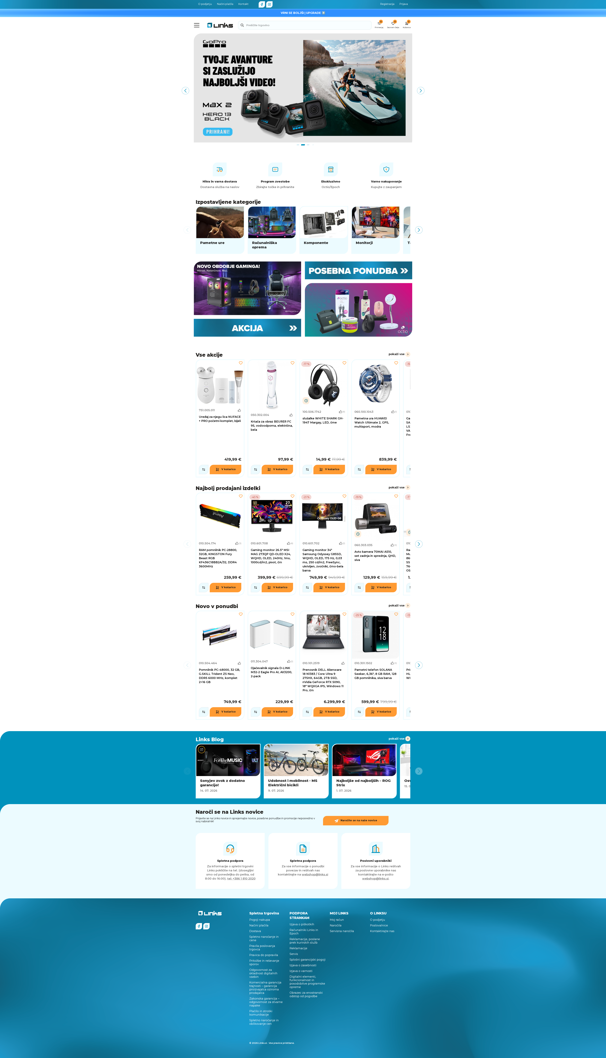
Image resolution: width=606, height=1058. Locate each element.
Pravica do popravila (263, 955)
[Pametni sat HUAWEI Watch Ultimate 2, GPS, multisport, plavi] (375, 418)
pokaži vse (397, 354)
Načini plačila (225, 4)
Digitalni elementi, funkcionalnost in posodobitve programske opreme (307, 982)
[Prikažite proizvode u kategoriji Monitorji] (375, 230)
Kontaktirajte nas (382, 931)
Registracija (387, 4)
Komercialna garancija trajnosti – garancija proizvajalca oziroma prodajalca (265, 988)
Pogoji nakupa (259, 920)
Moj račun (337, 920)
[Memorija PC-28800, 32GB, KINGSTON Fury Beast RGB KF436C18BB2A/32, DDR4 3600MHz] (220, 544)
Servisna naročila (342, 931)
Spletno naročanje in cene (264, 938)
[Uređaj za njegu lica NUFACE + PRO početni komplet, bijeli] (220, 418)
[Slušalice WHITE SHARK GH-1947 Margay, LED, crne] (324, 418)
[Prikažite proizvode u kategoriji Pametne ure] (220, 230)
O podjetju (205, 4)
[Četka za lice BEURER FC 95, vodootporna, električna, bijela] (272, 418)
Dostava (255, 931)
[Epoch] (247, 288)
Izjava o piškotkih (302, 924)
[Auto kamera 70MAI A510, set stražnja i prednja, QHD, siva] (375, 544)
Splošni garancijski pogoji (308, 959)
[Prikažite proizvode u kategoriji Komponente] (324, 230)
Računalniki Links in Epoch (304, 931)
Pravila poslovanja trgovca (262, 947)
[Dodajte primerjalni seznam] (203, 469)
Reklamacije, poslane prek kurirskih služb (305, 940)
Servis (294, 954)
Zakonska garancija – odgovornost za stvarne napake (266, 1002)
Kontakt (243, 4)
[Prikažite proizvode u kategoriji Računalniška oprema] (272, 230)
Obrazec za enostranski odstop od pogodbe (306, 994)
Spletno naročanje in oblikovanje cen (264, 1022)
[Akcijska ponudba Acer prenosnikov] (303, 87)
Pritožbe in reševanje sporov (264, 962)
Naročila (336, 925)
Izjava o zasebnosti (303, 965)
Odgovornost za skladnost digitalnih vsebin (263, 973)
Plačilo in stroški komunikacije (260, 1012)
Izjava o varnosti (301, 971)
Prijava (403, 4)
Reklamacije (298, 948)
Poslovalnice (379, 925)
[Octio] (358, 310)
